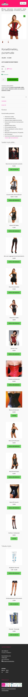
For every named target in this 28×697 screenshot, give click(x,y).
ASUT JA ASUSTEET (18, 9)
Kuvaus (3, 97)
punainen (22, 88)
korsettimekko (17, 87)
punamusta (4, 90)
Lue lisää (14, 415)
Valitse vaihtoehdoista (14, 200)
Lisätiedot (4, 101)
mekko (22, 87)
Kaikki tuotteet (10, 9)
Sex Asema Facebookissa (8, 661)
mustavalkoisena (14, 137)
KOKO (3, 66)
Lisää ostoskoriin (13, 79)
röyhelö (8, 90)
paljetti (15, 88)
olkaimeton (11, 88)
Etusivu (4, 9)
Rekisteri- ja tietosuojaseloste (9, 688)
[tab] (14, 97)
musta (3, 88)
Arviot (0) (4, 105)
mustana (7, 137)
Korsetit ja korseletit (9, 10)
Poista (10, 68)
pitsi (19, 88)
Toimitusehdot (5, 690)
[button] (24, 16)
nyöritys (6, 88)
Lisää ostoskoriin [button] (14, 169)
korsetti (12, 87)
